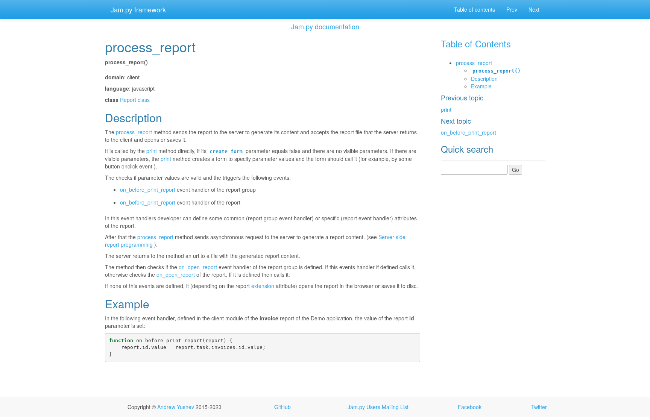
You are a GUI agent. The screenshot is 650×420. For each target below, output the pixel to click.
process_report (474, 63)
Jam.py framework (138, 9)
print (446, 109)
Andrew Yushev (175, 407)
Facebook (469, 407)
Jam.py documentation (325, 26)
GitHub (282, 407)
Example (481, 86)
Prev (511, 9)
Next (534, 9)
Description (484, 78)
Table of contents (474, 9)
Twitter (539, 407)
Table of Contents (476, 43)
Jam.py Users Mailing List (378, 407)
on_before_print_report (468, 132)
